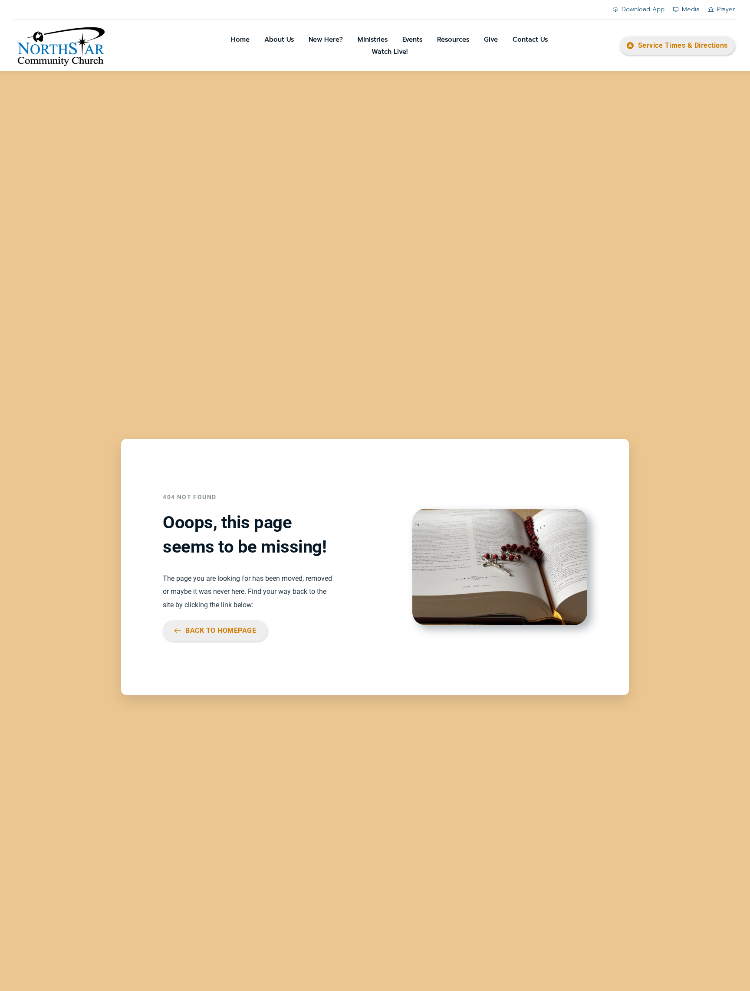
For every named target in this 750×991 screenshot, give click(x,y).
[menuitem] (240, 39)
